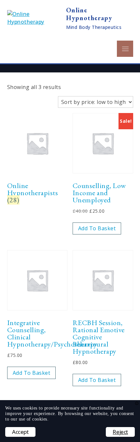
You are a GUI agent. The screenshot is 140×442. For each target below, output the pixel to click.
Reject (120, 432)
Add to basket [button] (97, 228)
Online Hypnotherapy (89, 14)
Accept (20, 432)
